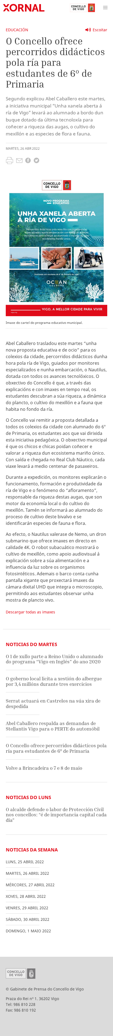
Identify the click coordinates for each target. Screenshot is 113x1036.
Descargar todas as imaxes (30, 612)
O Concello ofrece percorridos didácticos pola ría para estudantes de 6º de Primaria (56, 748)
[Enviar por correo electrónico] (19, 161)
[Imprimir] (9, 161)
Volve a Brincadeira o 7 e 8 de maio (44, 768)
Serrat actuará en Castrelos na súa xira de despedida (53, 703)
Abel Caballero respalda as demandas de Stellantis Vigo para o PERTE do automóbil (53, 726)
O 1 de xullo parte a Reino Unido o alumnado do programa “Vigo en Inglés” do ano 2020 (54, 659)
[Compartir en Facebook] (28, 161)
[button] (105, 7)
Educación (17, 29)
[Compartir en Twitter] (36, 161)
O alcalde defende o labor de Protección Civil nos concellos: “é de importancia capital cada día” (56, 814)
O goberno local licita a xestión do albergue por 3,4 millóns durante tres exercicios (54, 681)
